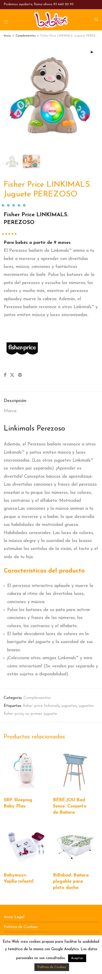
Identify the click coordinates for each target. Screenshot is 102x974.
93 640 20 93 (63, 4)
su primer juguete (41, 714)
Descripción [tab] (15, 401)
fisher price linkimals (41, 706)
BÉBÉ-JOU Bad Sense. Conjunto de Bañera (69, 806)
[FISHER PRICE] (22, 347)
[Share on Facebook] (5, 375)
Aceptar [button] (77, 958)
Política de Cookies (21, 927)
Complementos (26, 35)
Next (97, 96)
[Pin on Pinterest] (20, 375)
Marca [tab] (10, 411)
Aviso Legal (14, 917)
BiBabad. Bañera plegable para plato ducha (71, 881)
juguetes (68, 706)
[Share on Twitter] (12, 375)
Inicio (7, 35)
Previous (4, 96)
